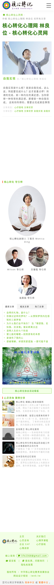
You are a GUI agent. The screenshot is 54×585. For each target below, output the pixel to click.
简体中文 (29, 582)
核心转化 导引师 (13, 181)
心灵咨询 (24, 540)
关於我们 (41, 536)
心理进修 (24, 548)
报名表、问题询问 (35, 560)
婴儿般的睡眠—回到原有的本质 (23, 334)
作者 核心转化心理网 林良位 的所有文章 (24, 18)
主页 (22, 536)
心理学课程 (42, 540)
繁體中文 (43, 582)
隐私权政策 (27, 564)
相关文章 (24, 306)
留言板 (12, 560)
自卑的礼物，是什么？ (19, 312)
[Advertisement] (27, 148)
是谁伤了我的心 (15, 337)
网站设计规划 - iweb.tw (27, 575)
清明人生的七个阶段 (17, 330)
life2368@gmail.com (34, 555)
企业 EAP (25, 544)
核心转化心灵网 (21, 5)
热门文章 (39, 306)
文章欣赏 (28, 107)
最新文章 (9, 306)
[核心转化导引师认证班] (27, 383)
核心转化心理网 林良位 (34, 78)
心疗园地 (18, 107)
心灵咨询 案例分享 (14, 397)
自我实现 (9, 78)
